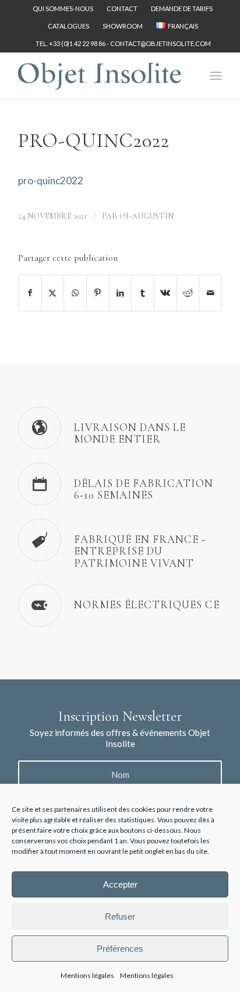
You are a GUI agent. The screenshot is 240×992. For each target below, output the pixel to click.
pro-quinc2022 (50, 180)
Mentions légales (87, 975)
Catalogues (68, 26)
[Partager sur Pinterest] (98, 292)
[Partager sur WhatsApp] (75, 292)
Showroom (123, 26)
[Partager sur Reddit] (188, 292)
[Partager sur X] (53, 292)
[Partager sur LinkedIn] (121, 292)
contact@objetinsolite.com (160, 43)
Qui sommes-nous (63, 8)
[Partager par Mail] (210, 292)
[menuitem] (63, 9)
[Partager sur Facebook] (30, 292)
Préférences (120, 949)
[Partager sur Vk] (165, 292)
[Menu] (216, 75)
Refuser (120, 916)
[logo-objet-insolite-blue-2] (99, 75)
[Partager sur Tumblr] (143, 292)
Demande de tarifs (182, 8)
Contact (122, 8)
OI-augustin (146, 216)
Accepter (120, 884)
